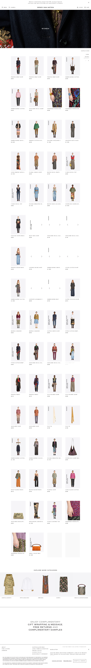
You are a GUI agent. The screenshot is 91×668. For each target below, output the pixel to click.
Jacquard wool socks (54, 235)
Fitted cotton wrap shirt (72, 331)
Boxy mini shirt (34, 235)
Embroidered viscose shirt (36, 458)
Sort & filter (85, 50)
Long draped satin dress (18, 172)
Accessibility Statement (40, 654)
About (4, 647)
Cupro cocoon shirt (72, 299)
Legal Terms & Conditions (40, 648)
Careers (4, 650)
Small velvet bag (34, 553)
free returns (42, 627)
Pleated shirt (51, 489)
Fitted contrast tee (53, 521)
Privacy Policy (37, 650)
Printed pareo (15, 394)
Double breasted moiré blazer (54, 458)
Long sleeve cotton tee (72, 489)
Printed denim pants (17, 267)
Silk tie (49, 426)
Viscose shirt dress (17, 235)
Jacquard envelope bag (18, 521)
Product (86, 58)
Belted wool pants (53, 172)
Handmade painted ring (72, 521)
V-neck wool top (71, 172)
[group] (9, 586)
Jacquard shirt (16, 426)
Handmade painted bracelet (54, 108)
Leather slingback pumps (36, 299)
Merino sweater (16, 331)
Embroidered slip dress (18, 299)
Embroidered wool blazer (18, 140)
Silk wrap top (69, 362)
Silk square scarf (53, 394)
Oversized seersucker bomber (72, 203)
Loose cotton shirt (71, 267)
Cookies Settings (57, 660)
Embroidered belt (53, 299)
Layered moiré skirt (35, 267)
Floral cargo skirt (35, 172)
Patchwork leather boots (36, 521)
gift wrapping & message (45, 624)
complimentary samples (45, 630)
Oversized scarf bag (72, 458)
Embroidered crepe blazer (54, 267)
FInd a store (6, 648)
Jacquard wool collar (36, 362)
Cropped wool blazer (72, 140)
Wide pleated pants (17, 489)
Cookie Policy (37, 652)
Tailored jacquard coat (54, 140)
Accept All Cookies (79, 660)
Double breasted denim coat (36, 203)
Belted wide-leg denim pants (54, 203)
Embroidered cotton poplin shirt (18, 108)
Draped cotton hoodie (36, 140)
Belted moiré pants (35, 489)
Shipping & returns (38, 647)
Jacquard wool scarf (36, 108)
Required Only (67, 660)
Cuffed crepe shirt (53, 331)
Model (87, 56)
